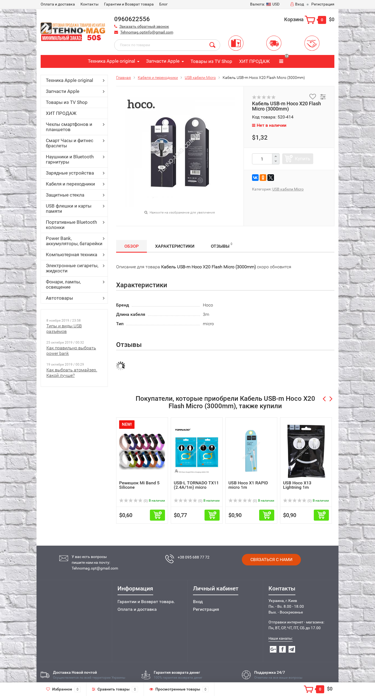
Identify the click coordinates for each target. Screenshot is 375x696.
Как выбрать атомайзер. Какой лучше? (71, 372)
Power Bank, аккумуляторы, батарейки (74, 241)
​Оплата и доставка (58, 4)
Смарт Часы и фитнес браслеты (69, 143)
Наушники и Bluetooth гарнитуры (70, 159)
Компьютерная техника (71, 254)
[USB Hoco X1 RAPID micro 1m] (251, 450)
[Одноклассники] (263, 177)
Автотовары (59, 298)
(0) (145, 501)
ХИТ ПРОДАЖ (254, 61)
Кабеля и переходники (70, 184)
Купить (302, 158)
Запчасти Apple (163, 61)
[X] (270, 177)
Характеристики (174, 246)
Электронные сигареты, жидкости (72, 268)
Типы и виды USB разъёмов (64, 328)
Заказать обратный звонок (144, 26)
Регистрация (322, 4)
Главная (123, 77)
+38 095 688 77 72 (193, 557)
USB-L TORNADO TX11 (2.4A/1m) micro (196, 485)
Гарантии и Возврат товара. (146, 601)
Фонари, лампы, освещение (63, 284)
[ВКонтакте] (255, 177)
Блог (163, 4)
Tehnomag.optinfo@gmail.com (146, 32)
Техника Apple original (111, 61)
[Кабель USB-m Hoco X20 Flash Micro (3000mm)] (180, 151)
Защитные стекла (65, 195)
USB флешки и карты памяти (68, 208)
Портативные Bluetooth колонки (71, 224)
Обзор (131, 246)
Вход (299, 4)
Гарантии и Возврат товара (129, 4)
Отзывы (221, 245)
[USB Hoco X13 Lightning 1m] (306, 450)
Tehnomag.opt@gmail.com (95, 568)
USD (264, 4)
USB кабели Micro (200, 77)
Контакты (89, 4)
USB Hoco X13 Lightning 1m (297, 485)
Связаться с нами (271, 559)
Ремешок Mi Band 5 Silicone (139, 485)
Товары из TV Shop (211, 61)
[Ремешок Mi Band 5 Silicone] (142, 450)
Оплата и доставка (137, 609)
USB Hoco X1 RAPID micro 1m (248, 485)
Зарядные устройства (70, 173)
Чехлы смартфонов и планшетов (69, 126)
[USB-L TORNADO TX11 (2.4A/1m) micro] (197, 450)
